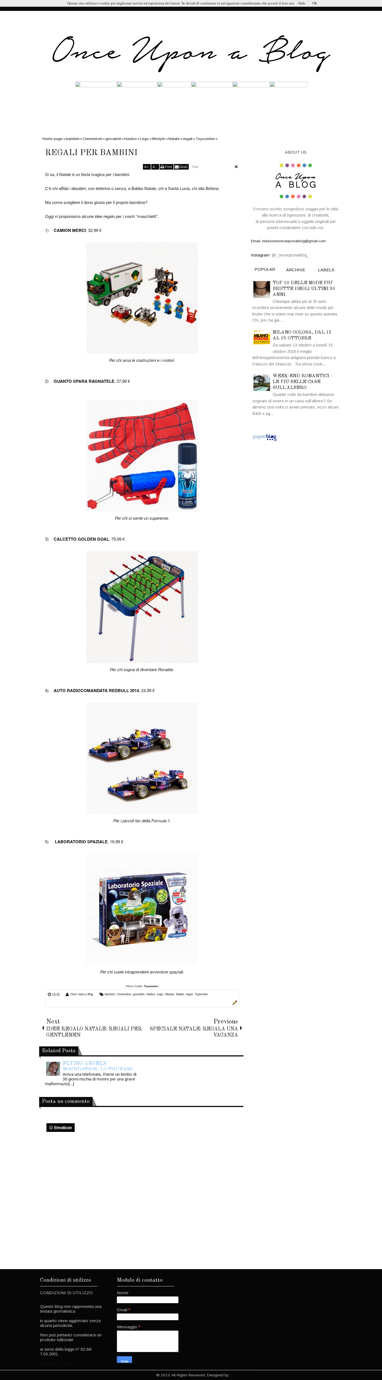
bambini (110, 994)
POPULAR (264, 269)
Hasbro (150, 994)
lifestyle (169, 994)
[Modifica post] (234, 1003)
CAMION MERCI (70, 230)
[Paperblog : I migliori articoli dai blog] (265, 440)
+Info (301, 3)
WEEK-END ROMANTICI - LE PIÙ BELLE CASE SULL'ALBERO (302, 382)
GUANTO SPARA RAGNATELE (84, 381)
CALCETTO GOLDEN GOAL (81, 539)
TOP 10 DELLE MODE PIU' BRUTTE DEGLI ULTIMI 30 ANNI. (304, 289)
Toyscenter (151, 986)
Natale (180, 994)
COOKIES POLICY (58, 1363)
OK (314, 3)
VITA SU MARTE (244, 1375)
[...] (71, 1083)
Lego (160, 994)
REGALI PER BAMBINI (91, 153)
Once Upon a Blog (81, 994)
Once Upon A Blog (139, 1375)
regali (189, 994)
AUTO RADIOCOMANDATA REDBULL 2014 (96, 690)
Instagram (260, 255)
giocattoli (139, 994)
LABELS (326, 269)
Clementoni (124, 994)
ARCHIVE (295, 269)
